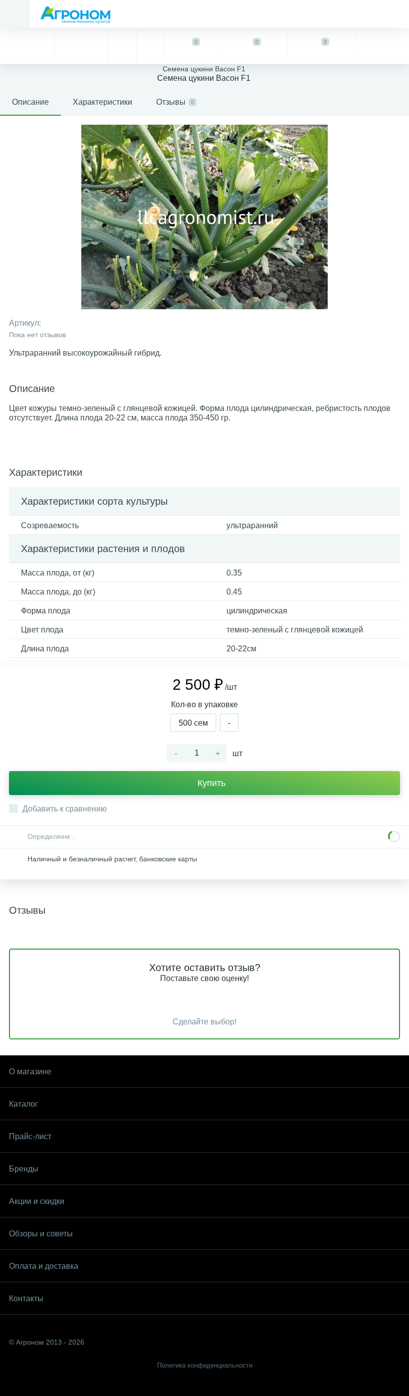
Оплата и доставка (43, 1266)
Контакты (26, 1298)
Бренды (23, 1169)
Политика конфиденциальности (204, 1365)
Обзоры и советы (41, 1233)
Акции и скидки (36, 1201)
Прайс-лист (30, 1136)
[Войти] (382, 46)
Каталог (23, 1104)
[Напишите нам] (150, 46)
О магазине (30, 1071)
